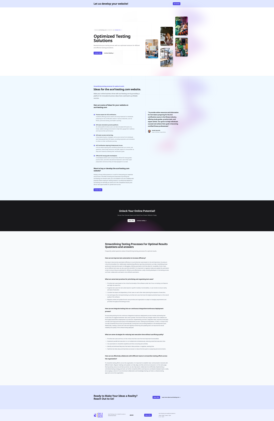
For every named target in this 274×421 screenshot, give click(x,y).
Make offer (132, 220)
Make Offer (156, 397)
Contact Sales (98, 53)
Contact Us (118, 30)
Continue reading (141, 220)
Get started (176, 3)
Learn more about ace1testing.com (171, 397)
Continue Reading (109, 53)
